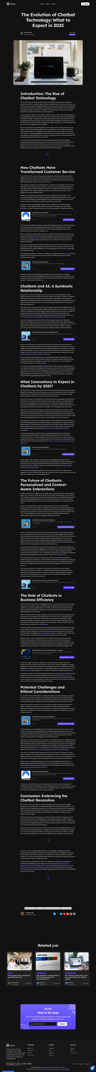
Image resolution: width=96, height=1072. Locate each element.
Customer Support (41, 973)
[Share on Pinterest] (64, 914)
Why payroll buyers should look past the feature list (19, 976)
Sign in (72, 1050)
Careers (51, 1055)
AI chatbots (42, 363)
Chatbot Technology (30, 908)
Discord (51, 1053)
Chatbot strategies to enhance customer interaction (35, 354)
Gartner (36, 238)
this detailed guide (42, 624)
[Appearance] (18, 1064)
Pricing (30, 1053)
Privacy (81, 1064)
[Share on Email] (71, 914)
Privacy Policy (65, 1069)
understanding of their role (64, 675)
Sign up (72, 1048)
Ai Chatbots (40, 908)
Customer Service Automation (52, 908)
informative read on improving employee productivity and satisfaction (49, 749)
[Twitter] (22, 1064)
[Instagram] (26, 1064)
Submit (62, 1024)
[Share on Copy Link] (74, 914)
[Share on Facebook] (54, 914)
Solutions (30, 1050)
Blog (50, 1050)
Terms (74, 1064)
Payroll (10, 973)
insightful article (62, 554)
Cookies (87, 1064)
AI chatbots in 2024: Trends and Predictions (34, 767)
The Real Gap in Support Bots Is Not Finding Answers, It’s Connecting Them (47, 977)
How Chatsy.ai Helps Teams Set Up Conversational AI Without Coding (76, 977)
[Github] (31, 1064)
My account (73, 1053)
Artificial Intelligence (71, 973)
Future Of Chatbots (66, 908)
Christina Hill (28, 32)
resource (22, 565)
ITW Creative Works (47, 1067)
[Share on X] (57, 914)
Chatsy (72, 120)
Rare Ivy (42, 982)
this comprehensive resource (49, 633)
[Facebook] (24, 1064)
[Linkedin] (29, 1064)
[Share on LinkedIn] (61, 914)
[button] (85, 3)
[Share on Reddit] (67, 914)
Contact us (31, 1055)
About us (30, 1048)
